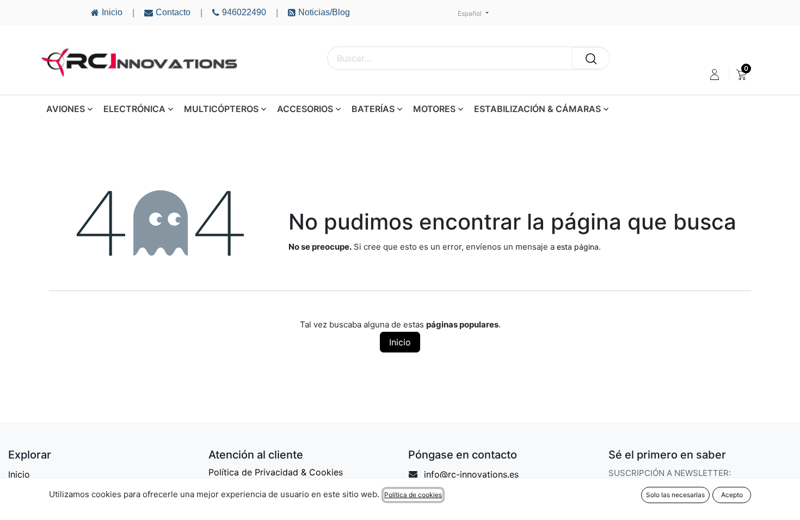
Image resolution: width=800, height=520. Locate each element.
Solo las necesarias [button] (675, 495)
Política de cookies (413, 495)
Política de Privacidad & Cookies (275, 472)
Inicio (400, 342)
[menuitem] (741, 74)
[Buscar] (591, 58)
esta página (578, 246)
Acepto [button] (732, 495)
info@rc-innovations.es (471, 474)
